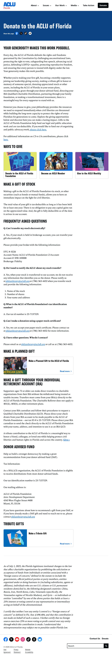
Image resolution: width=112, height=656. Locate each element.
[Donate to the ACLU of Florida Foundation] (20, 165)
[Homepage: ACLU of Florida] (11, 5)
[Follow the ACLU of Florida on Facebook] (6, 639)
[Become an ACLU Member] (56, 165)
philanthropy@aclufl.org (17, 281)
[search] (106, 645)
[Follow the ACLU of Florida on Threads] (34, 639)
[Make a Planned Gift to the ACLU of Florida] (38, 365)
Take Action (88, 5)
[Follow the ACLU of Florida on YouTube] (17, 639)
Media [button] (74, 5)
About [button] (34, 5)
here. (6, 139)
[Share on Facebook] (16, 34)
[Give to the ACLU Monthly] (91, 165)
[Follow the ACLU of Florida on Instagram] (23, 639)
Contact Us (95, 638)
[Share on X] (21, 34)
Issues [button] (46, 5)
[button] (25, 33)
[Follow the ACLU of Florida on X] (11, 639)
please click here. (38, 129)
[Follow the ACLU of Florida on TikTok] (28, 639)
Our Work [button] (60, 5)
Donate (103, 5)
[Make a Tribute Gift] (38, 538)
